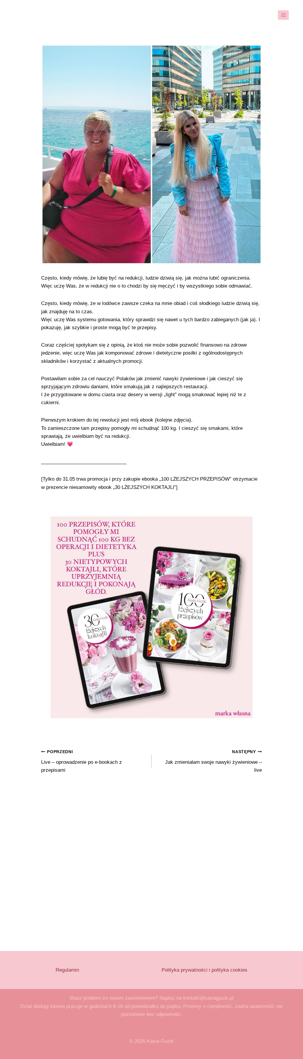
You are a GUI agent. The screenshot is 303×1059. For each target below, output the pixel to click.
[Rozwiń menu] (283, 14)
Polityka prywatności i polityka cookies (204, 970)
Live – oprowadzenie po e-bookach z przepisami (81, 761)
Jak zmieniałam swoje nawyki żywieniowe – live (213, 761)
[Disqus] (151, 860)
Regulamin (67, 970)
